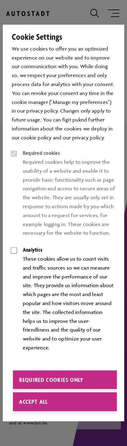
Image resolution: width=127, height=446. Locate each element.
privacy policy (88, 137)
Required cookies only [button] (51, 379)
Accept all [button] (33, 401)
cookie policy (36, 137)
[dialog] (63, 223)
